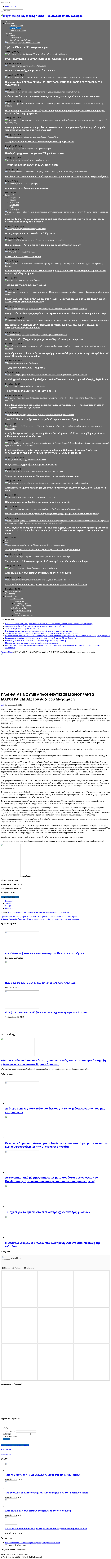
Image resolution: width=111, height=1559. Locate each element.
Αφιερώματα (15, 197)
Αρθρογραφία (15, 38)
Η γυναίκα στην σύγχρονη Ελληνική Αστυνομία (30, 70)
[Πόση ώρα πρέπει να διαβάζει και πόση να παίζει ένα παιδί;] (30, 497)
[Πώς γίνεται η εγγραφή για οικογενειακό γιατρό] (25, 460)
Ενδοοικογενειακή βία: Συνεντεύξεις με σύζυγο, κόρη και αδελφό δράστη (44, 58)
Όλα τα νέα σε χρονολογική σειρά (15, 1445)
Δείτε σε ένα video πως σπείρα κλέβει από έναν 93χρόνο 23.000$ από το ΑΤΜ (46, 584)
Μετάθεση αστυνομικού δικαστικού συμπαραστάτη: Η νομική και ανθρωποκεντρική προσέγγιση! (57, 176)
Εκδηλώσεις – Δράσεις (23, 606)
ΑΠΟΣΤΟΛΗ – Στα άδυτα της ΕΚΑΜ (23, 256)
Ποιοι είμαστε (11, 596)
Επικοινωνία (10, 6)
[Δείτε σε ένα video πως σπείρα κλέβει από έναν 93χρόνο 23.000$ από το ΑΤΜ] (37, 580)
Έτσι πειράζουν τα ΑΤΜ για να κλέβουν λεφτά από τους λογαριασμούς (42, 549)
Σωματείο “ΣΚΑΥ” (17, 598)
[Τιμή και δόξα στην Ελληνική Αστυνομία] (22, 42)
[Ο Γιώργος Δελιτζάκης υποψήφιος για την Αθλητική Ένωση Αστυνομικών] (36, 334)
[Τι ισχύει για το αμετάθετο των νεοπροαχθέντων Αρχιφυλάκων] (32, 137)
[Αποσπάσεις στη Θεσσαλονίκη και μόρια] (22, 183)
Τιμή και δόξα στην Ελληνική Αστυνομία (26, 47)
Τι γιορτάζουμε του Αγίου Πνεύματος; (25, 367)
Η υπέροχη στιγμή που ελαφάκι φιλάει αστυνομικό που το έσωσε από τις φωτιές (38, 631)
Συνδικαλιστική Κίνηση (19, 608)
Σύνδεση (6, 1439)
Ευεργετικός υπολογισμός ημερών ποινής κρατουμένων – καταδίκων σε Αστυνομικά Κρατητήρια (56, 313)
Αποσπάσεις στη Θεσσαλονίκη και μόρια (27, 188)
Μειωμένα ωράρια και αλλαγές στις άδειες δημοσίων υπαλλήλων (32, 643)
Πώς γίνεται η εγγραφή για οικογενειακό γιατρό (31, 464)
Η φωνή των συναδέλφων (20, 40)
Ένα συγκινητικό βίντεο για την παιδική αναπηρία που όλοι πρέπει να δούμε (46, 561)
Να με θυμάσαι (11, 1436)
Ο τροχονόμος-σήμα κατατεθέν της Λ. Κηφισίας (30, 233)
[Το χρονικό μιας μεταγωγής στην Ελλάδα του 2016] (27, 160)
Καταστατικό (19, 601)
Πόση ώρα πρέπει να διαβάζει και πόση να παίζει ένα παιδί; (37, 502)
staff (3, 705)
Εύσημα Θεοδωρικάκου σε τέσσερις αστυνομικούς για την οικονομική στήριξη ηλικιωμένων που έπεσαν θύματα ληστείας (53, 1062)
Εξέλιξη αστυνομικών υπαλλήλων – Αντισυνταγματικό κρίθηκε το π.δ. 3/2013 (46, 1012)
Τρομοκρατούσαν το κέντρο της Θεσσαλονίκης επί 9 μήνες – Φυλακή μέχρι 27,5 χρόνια (41, 633)
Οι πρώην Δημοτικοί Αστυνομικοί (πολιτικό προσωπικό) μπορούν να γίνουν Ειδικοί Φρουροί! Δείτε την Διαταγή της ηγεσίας (56, 1144)
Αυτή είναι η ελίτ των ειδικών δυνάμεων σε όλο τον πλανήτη (38, 572)
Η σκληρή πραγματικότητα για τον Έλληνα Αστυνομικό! (34, 153)
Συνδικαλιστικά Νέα (18, 30)
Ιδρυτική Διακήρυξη (22, 610)
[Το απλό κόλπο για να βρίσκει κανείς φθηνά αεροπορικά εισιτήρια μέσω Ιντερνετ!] (39, 414)
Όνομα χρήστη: (9, 1431)
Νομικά (13, 200)
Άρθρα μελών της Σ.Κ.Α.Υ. (18, 912)
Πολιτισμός (14, 202)
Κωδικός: (7, 1434)
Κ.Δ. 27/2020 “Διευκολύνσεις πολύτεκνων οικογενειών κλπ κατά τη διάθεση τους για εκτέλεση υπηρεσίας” (48, 624)
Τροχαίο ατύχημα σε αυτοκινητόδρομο (25, 285)
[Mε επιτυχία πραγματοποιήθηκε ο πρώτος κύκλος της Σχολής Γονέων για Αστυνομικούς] (42, 509)
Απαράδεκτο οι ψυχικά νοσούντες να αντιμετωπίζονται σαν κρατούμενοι (35, 626)
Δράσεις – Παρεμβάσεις (23, 615)
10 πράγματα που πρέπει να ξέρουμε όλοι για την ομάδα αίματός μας (42, 476)
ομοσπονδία (51, 912)
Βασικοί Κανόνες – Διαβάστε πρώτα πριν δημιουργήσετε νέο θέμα (32, 1542)
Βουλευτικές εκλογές (37, 912)
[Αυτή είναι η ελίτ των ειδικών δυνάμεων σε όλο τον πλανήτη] (31, 568)
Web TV (8, 542)
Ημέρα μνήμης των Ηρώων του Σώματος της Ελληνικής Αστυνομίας (40, 982)
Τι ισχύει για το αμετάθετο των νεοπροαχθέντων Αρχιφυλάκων (39, 141)
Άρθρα (12, 35)
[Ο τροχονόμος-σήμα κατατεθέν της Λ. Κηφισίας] (25, 228)
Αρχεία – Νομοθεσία (13, 591)
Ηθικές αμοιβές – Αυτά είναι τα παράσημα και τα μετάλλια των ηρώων (43, 245)
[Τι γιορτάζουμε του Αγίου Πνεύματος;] (21, 363)
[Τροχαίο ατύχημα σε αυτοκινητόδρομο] (22, 280)
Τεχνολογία (14, 204)
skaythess (16, 1258)
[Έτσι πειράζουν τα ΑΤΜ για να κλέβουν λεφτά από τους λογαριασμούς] (35, 545)
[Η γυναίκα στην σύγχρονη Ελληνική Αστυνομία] (25, 66)
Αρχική (8, 21)
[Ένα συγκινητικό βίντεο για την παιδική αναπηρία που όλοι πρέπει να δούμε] (37, 556)
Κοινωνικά (9, 195)
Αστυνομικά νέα (16, 26)
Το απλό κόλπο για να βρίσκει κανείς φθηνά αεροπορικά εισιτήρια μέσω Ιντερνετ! (49, 419)
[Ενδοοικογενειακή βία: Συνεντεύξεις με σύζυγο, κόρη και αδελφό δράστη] (36, 54)
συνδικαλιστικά (63, 912)
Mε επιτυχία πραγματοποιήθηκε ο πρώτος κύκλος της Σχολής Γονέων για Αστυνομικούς (52, 513)
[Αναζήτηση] (2, 2)
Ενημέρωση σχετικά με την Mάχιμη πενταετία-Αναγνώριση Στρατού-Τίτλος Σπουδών (40, 638)
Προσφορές (10, 594)
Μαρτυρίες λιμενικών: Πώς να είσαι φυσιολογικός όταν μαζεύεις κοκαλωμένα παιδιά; (40, 919)
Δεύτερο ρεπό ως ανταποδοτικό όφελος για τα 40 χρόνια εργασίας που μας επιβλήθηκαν (52, 96)
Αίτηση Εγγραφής (21, 603)
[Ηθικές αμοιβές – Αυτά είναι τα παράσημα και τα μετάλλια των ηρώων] (34, 240)
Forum (8, 540)
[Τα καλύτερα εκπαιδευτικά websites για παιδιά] (25, 386)
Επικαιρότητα (15, 28)
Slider (10, 652)
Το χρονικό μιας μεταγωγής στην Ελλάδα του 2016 (31, 164)
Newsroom (9, 23)
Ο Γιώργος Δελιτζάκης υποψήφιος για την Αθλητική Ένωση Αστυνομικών (44, 339)
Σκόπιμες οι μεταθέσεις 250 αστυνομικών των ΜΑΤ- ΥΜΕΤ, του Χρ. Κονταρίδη (39, 916)
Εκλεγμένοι (18, 613)
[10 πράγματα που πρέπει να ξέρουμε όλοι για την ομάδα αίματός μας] (34, 471)
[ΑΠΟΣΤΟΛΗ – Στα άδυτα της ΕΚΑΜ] (20, 252)
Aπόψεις (8, 33)
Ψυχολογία (14, 209)
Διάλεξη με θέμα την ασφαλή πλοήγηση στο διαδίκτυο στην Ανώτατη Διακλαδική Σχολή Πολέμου (57, 379)
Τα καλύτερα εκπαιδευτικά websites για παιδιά (30, 390)
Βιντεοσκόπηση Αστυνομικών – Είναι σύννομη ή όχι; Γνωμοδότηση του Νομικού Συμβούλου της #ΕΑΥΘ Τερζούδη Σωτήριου (57, 636)
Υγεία (12, 207)
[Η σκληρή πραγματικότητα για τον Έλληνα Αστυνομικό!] (28, 148)
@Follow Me (6, 1449)
